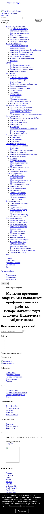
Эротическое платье (18, 252)
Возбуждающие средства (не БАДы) (24, 118)
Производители (12, 390)
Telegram (13, 13)
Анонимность (11, 379)
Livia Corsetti (11, 486)
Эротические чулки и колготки (22, 250)
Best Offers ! (5, 15)
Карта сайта (10, 428)
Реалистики (15, 97)
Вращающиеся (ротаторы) (20, 88)
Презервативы (16, 125)
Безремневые (15, 191)
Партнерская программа (15, 395)
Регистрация (11, 275)
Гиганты (13, 205)
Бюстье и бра (15, 229)
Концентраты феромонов (20, 112)
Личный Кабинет (13, 406)
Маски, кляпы (16, 35)
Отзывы (9, 381)
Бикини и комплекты (18, 222)
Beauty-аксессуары (17, 220)
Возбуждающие (16, 178)
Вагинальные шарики (19, 146)
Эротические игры (17, 131)
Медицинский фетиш (19, 37)
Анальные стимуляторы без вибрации (25, 50)
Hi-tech (13, 76)
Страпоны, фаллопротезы (16, 188)
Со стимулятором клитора (20, 101)
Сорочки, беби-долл (18, 242)
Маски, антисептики (18, 122)
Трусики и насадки (18, 197)
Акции (8, 397)
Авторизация (11, 277)
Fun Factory (10, 490)
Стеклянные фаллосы (19, 214)
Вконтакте (5, 13)
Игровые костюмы (17, 231)
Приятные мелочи (13, 116)
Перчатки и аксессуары (19, 239)
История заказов (12, 408)
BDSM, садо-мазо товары (16, 27)
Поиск (38, 20)
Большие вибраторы (18, 80)
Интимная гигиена (17, 120)
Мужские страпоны (18, 195)
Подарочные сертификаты (16, 393)
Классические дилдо (18, 210)
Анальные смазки (17, 176)
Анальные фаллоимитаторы (21, 52)
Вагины (13, 159)
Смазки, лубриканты (14, 173)
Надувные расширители (20, 56)
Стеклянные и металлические (22, 58)
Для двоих (14, 93)
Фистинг (13, 61)
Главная (9, 258)
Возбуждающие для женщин (21, 67)
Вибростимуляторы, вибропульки (23, 84)
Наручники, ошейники (19, 39)
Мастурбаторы (16, 165)
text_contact (10, 265)
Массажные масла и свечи (20, 180)
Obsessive (9, 475)
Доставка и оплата (13, 263)
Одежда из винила (17, 237)
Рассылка (9, 412)
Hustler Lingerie (12, 488)
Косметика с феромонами (16, 105)
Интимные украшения (19, 31)
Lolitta (8, 477)
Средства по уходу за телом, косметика (26, 114)
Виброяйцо (14, 148)
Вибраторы (10, 73)
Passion (8, 480)
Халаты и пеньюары (18, 246)
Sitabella (9, 484)
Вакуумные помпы (18, 161)
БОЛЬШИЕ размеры (18, 227)
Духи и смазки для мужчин (21, 110)
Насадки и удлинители (19, 167)
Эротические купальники (20, 248)
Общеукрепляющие (18, 71)
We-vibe (9, 482)
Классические (15, 95)
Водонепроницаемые (18, 86)
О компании (10, 261)
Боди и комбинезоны (18, 225)
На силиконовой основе (20, 184)
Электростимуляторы (18, 41)
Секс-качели (15, 137)
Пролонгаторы (16, 186)
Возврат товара (12, 415)
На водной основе (17, 182)
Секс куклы (15, 169)
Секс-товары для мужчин (16, 156)
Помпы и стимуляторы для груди (23, 154)
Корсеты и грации (17, 233)
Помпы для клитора (18, 152)
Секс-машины (16, 139)
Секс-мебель (15, 142)
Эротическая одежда (14, 218)
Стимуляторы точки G (19, 216)
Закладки (9, 410)
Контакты (9, 424)
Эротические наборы (18, 133)
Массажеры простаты (19, 163)
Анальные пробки (17, 48)
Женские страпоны (18, 193)
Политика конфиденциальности (21, 506)
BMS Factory (11, 492)
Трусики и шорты (17, 244)
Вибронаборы (15, 82)
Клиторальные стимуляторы (21, 150)
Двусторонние (16, 90)
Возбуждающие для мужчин (21, 69)
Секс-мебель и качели (14, 135)
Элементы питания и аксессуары (23, 129)
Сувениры (14, 127)
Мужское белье (16, 235)
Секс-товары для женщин (16, 144)
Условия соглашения (14, 377)
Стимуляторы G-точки (19, 103)
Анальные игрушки (13, 44)
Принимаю (22, 511)
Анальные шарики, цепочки (21, 54)
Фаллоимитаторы (13, 201)
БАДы (8, 63)
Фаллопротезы (16, 199)
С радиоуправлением (18, 99)
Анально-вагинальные (19, 78)
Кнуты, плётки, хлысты (19, 33)
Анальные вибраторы (19, 46)
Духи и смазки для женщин (21, 107)
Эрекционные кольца (18, 171)
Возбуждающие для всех (20, 65)
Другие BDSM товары (19, 29)
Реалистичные (16, 212)
